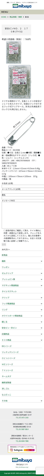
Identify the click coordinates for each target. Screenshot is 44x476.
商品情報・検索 (16, 17)
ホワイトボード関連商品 (12, 315)
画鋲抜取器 (6, 382)
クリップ (5, 297)
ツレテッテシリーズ (10, 352)
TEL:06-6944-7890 (22, 441)
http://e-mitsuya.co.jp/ (22, 467)
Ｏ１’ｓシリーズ (8, 358)
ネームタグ (6, 376)
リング (4, 309)
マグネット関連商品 (10, 285)
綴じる (4, 321)
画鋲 (4, 261)
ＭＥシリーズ (7, 364)
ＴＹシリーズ (7, 370)
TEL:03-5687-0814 (22, 429)
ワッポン (5, 267)
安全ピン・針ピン (9, 327)
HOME (3, 17)
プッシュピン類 (8, 279)
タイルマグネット (9, 291)
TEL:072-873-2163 (22, 417)
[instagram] (22, 448)
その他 (4, 400)
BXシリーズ (6, 346)
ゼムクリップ (7, 273)
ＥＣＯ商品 (6, 339)
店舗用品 (5, 333)
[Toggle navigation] (22, 12)
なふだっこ (6, 394)
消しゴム (5, 388)
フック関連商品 (8, 303)
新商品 (4, 255)
